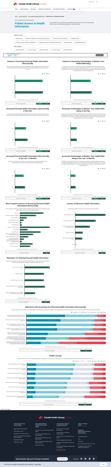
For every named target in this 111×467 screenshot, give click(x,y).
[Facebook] (81, 459)
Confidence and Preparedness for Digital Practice (43, 434)
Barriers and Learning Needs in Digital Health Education (43, 442)
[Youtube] (93, 459)
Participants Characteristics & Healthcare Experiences (85, 447)
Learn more (38, 464)
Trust (79, 439)
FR (96, 1)
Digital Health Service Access (20, 428)
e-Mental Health (75, 38)
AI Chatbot (71, 9)
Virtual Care (19, 38)
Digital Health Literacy (19, 439)
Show (15, 55)
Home (16, 9)
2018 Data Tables (67, 49)
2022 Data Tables (20, 49)
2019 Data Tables (55, 49)
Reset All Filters (99, 55)
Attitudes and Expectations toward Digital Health (43, 438)
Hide (11, 55)
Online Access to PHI (18, 431)
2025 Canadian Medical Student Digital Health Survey (41, 425)
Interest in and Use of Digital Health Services (38, 38)
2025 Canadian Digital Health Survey (19, 424)
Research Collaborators (45, 9)
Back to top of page (5, 409)
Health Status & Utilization (60, 38)
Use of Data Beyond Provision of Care (86, 443)
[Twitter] (85, 459)
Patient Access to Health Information (26, 42)
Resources (33, 9)
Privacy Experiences (82, 436)
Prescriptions (68, 42)
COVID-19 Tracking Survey (82, 424)
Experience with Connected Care (21, 433)
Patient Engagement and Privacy (64, 440)
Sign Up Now (61, 458)
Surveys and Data (24, 9)
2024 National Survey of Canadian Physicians (63, 424)
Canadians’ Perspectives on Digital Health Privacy (84, 431)
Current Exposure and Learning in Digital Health (44, 431)
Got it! (103, 464)
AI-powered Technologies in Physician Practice (65, 443)
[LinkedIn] (89, 459)
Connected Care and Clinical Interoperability (63, 433)
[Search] (79, 9)
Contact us (91, 1)
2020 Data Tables (44, 49)
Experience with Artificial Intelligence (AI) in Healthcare (22, 437)
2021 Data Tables (32, 49)
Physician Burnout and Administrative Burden (65, 437)
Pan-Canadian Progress (59, 9)
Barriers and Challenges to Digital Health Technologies (66, 447)
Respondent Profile (80, 42)
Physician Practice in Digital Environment (63, 429)
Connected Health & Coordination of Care (50, 42)
